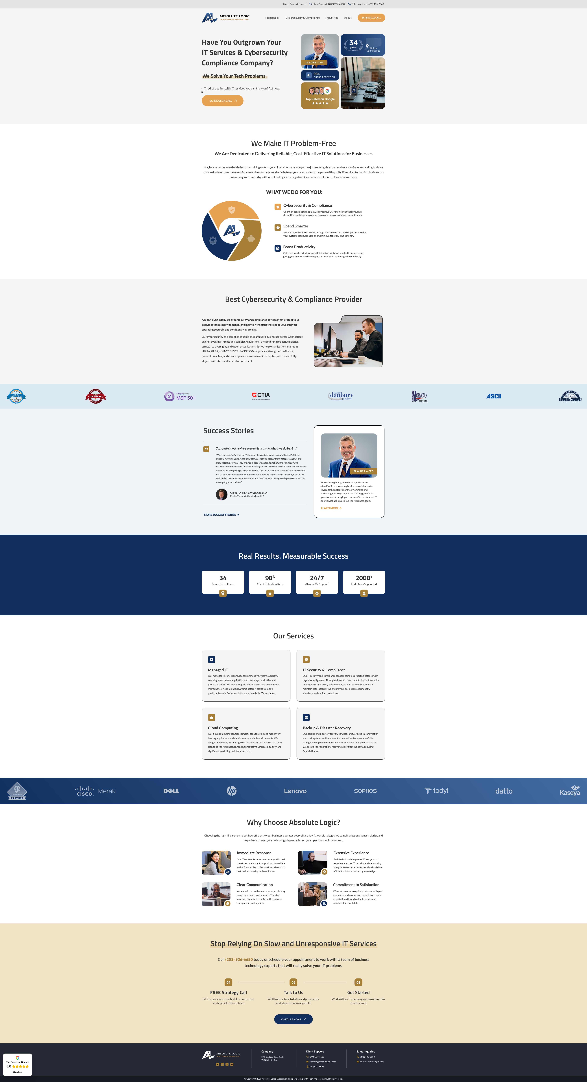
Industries (332, 17)
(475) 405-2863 (367, 1056)
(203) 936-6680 (317, 1056)
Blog (285, 4)
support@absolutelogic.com (323, 1061)
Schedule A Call (371, 18)
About (348, 17)
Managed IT (272, 17)
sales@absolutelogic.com (372, 1061)
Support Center (298, 4)
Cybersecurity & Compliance (303, 17)
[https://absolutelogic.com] (225, 17)
